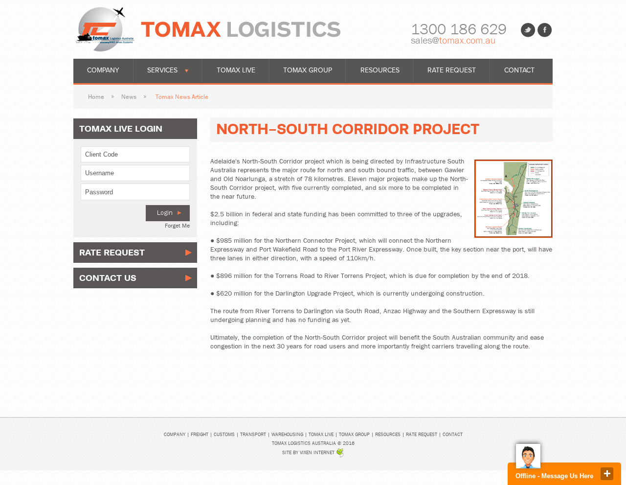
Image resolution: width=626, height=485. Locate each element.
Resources (380, 70)
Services (162, 70)
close (607, 473)
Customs (224, 434)
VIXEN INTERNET (317, 452)
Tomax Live (236, 70)
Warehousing (287, 434)
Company (103, 70)
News (128, 96)
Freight (199, 434)
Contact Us (107, 277)
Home (96, 96)
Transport (253, 434)
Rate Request (451, 70)
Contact (519, 70)
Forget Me (177, 225)
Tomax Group (307, 70)
